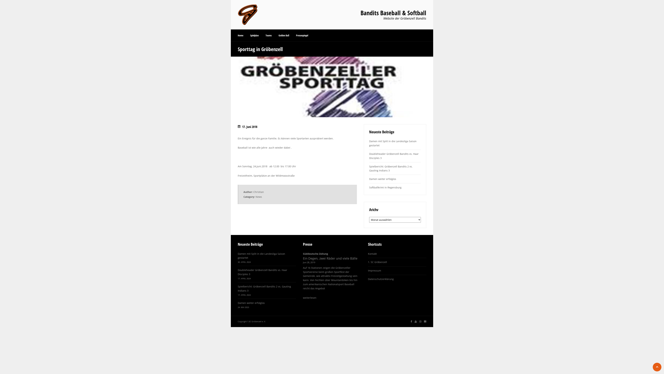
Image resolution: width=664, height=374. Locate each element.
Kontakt (372, 253)
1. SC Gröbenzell (377, 262)
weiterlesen (309, 297)
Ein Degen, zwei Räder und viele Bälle (330, 258)
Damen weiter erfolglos (382, 179)
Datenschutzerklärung (381, 279)
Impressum (374, 270)
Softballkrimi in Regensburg (385, 187)
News (259, 196)
